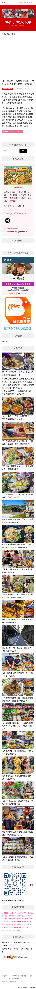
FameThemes (13, 981)
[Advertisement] (18, 60)
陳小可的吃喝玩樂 (18, 22)
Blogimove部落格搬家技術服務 (26, 987)
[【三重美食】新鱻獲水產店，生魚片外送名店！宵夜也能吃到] (18, 98)
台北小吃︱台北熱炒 (7, 88)
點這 (13, 201)
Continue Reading (15, 131)
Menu (5, 2)
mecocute (19, 88)
